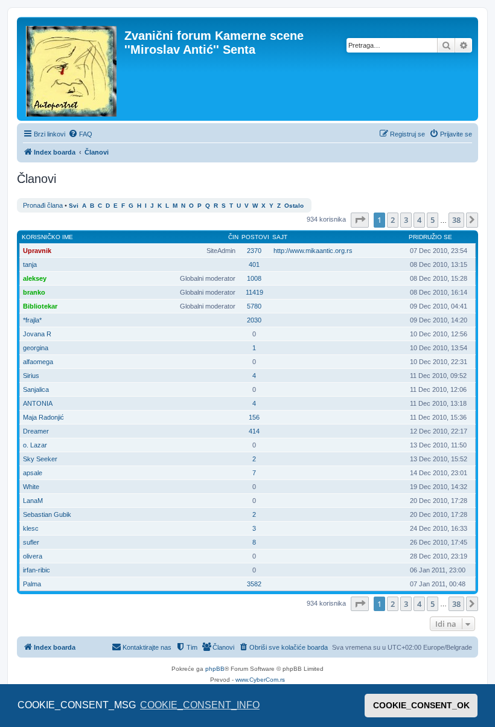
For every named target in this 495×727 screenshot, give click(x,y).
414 (254, 431)
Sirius (31, 375)
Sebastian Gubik (47, 514)
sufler (31, 542)
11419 (254, 292)
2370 (254, 250)
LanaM (33, 500)
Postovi (255, 237)
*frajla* (32, 320)
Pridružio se (430, 237)
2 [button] (393, 219)
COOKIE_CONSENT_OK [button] (421, 705)
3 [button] (406, 219)
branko (34, 292)
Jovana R (37, 334)
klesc (31, 528)
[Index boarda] (72, 69)
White (31, 486)
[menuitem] (80, 134)
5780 (254, 306)
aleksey (34, 278)
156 (254, 417)
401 (254, 264)
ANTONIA (38, 403)
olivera (32, 556)
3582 (254, 584)
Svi (73, 205)
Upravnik (37, 250)
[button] (360, 220)
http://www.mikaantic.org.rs (313, 250)
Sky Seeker (40, 459)
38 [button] (456, 219)
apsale (32, 472)
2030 (254, 320)
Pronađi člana (43, 205)
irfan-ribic (36, 570)
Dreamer (36, 431)
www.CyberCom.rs (260, 679)
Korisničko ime (47, 237)
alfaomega (38, 361)
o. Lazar (35, 445)
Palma (32, 584)
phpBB (215, 668)
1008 (254, 278)
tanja (30, 264)
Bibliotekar (40, 306)
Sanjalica (36, 389)
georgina (35, 347)
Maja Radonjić (43, 417)
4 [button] (419, 219)
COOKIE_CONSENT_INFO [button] (200, 705)
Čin (233, 237)
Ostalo (294, 205)
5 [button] (432, 219)
